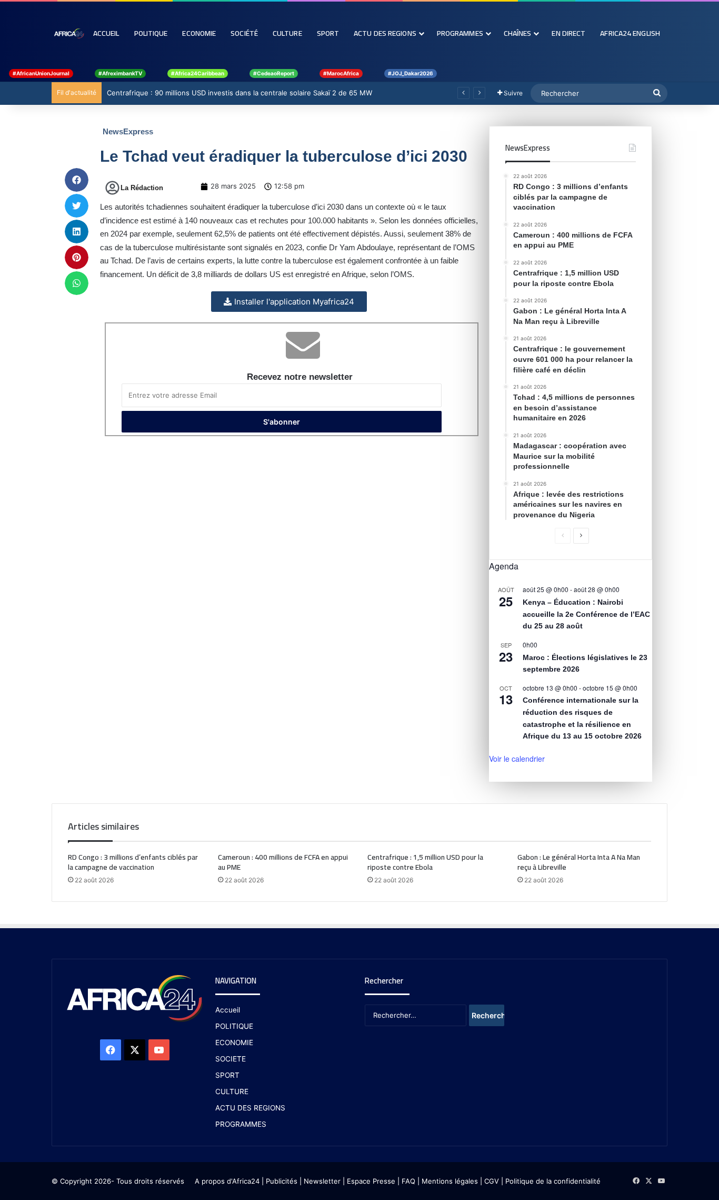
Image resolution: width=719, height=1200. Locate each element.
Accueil (106, 33)
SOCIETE (230, 1059)
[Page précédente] (563, 536)
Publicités (281, 1181)
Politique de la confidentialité (553, 1181)
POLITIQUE (234, 1026)
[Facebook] (110, 1049)
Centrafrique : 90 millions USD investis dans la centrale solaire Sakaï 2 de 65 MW (239, 92)
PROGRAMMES (460, 33)
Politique (151, 33)
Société (244, 33)
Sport (328, 33)
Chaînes (518, 33)
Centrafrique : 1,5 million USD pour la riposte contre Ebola (425, 862)
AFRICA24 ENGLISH (630, 33)
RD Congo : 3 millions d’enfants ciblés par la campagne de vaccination (133, 862)
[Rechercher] (656, 93)
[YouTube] (158, 1049)
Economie (199, 33)
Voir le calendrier (517, 758)
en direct (568, 33)
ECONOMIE (234, 1042)
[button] (76, 180)
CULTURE (231, 1091)
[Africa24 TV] (69, 33)
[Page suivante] (581, 536)
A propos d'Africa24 (227, 1181)
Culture (287, 33)
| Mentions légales (447, 1181)
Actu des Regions (385, 33)
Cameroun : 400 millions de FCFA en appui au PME (283, 862)
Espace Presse (370, 1181)
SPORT (227, 1075)
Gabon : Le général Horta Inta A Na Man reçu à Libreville (578, 862)
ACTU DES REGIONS (250, 1108)
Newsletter (322, 1181)
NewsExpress (128, 131)
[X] (134, 1049)
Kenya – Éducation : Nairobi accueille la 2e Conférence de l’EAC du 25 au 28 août (586, 614)
